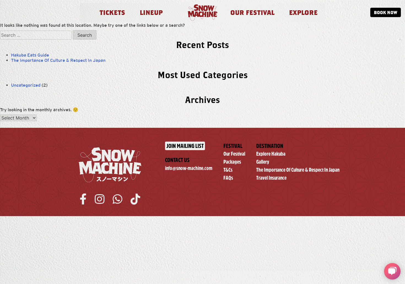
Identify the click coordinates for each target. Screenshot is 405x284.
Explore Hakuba (270, 153)
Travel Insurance (271, 178)
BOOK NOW (385, 12)
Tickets (112, 12)
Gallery (262, 161)
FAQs (228, 178)
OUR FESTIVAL (252, 12)
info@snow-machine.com (188, 168)
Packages (232, 161)
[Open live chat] (392, 271)
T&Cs (228, 169)
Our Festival (234, 153)
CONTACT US (177, 160)
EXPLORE (303, 12)
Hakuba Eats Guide (30, 55)
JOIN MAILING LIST (185, 146)
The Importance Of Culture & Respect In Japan (58, 60)
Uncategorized (25, 85)
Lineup (151, 12)
